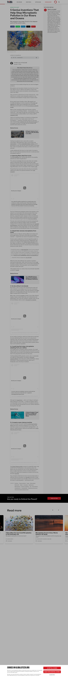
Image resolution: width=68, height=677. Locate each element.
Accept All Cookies (52, 668)
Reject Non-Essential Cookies (52, 671)
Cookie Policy (52, 674)
